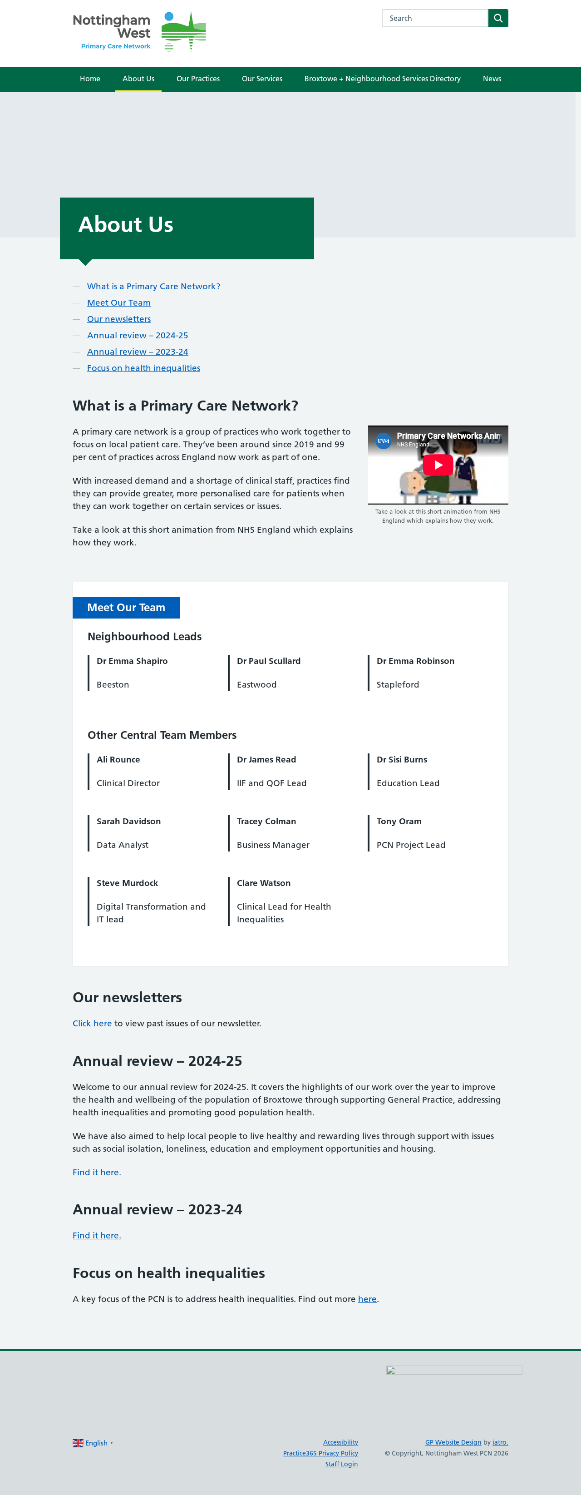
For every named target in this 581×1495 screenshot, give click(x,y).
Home (90, 78)
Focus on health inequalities (143, 368)
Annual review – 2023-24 (137, 352)
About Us (138, 78)
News (492, 78)
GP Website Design (453, 1442)
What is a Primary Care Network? (154, 286)
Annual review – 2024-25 (137, 335)
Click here (92, 1023)
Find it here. (97, 1172)
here (367, 1299)
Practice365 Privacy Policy (320, 1453)
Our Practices (198, 78)
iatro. (500, 1442)
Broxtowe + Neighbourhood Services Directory (383, 78)
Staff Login (341, 1464)
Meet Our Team (119, 302)
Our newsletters (119, 319)
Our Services (262, 78)
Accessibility (340, 1442)
